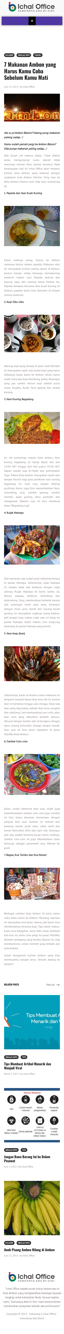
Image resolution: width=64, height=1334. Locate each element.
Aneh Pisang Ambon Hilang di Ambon (29, 1249)
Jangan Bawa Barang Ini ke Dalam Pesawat (27, 1158)
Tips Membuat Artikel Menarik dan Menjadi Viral (27, 1065)
